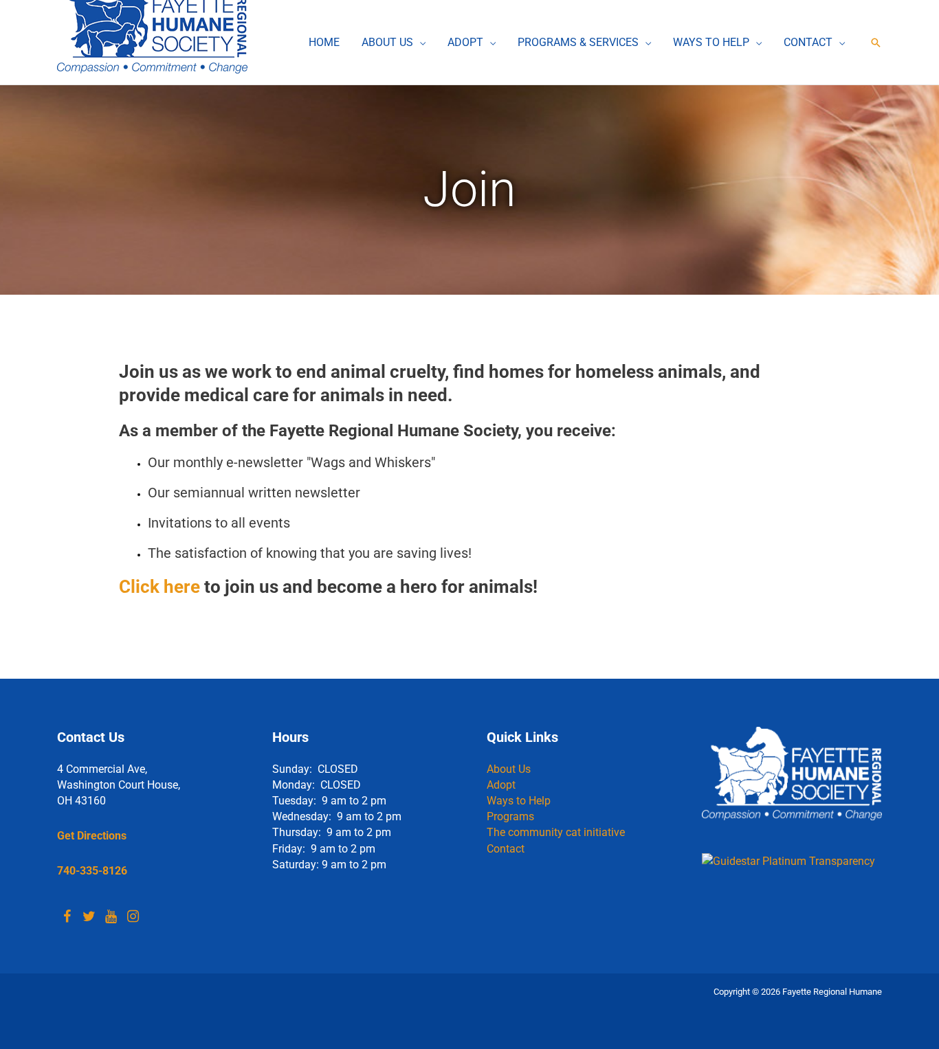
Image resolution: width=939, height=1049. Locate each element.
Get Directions (91, 835)
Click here (159, 586)
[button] (419, 43)
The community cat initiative (556, 832)
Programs (510, 816)
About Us (509, 769)
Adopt (501, 784)
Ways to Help (519, 800)
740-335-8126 (92, 870)
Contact (505, 848)
